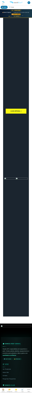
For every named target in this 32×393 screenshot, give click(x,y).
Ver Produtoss (7, 369)
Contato (5, 375)
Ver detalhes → (17, 16)
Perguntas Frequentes (9, 379)
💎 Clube (11, 7)
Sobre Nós (6, 372)
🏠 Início (4, 7)
